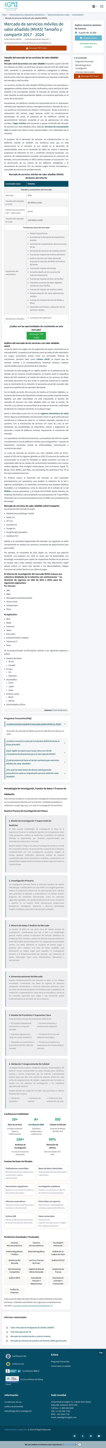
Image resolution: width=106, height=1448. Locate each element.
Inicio (4, 15)
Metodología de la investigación (83, 67)
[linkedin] (74, 1435)
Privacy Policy (69, 1444)
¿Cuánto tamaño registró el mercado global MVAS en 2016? (33, 724)
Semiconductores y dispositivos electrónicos (27, 15)
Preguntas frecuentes (84, 61)
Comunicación (78, 15)
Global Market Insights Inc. (16, 1429)
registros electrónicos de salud (54, 413)
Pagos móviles (19, 123)
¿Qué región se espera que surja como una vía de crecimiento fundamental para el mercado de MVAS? (31, 752)
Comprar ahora (90, 38)
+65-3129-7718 (63, 1414)
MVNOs (7, 491)
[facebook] (90, 1435)
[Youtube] (98, 1435)
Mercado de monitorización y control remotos (30, 1336)
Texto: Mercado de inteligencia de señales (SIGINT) (32, 1327)
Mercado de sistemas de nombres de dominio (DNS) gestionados (38, 1340)
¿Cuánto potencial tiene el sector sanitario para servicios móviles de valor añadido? (32, 762)
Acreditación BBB (36, 1124)
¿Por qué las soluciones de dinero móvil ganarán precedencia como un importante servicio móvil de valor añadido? (32, 773)
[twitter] (82, 1435)
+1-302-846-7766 (63, 1411)
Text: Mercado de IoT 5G (20, 1332)
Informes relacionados (85, 72)
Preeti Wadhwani (59, 710)
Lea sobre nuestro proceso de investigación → (32, 1305)
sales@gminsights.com (67, 1417)
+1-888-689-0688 (66, 1408)
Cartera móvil (43, 359)
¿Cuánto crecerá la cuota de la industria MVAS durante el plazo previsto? (32, 743)
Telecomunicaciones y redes (58, 15)
